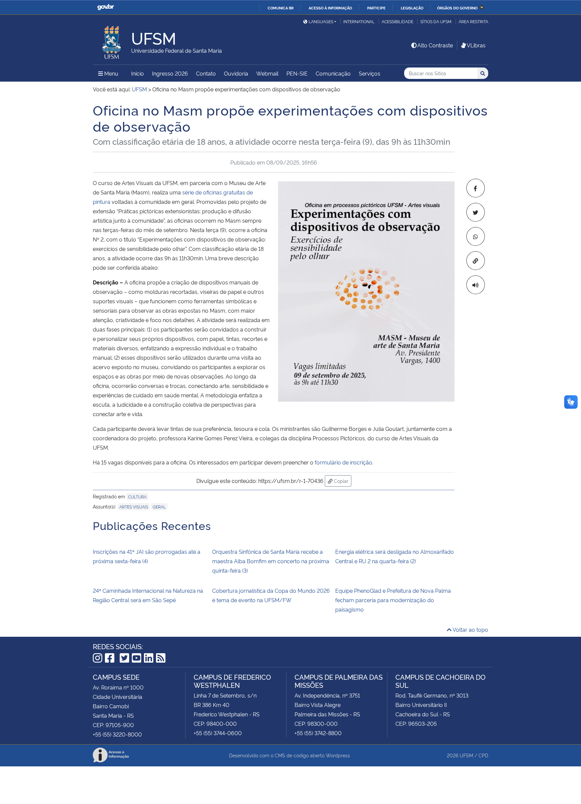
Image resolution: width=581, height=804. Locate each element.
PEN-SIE (297, 73)
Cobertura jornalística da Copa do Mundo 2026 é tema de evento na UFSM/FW (271, 595)
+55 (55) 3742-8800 (318, 732)
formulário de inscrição (343, 462)
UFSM (466, 755)
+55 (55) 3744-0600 (218, 732)
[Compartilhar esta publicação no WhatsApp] (475, 236)
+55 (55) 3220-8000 (117, 734)
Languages (321, 21)
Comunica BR (281, 7)
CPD (483, 755)
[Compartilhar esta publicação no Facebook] (475, 188)
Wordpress (338, 755)
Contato (206, 73)
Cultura (137, 496)
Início (137, 73)
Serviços (369, 73)
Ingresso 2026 (170, 73)
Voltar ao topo (470, 629)
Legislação (412, 7)
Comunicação (333, 73)
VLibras (476, 45)
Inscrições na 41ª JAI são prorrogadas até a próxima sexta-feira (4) (146, 556)
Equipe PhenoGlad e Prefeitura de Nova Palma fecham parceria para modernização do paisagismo (393, 600)
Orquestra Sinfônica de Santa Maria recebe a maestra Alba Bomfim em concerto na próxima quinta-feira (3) (270, 561)
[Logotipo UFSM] (112, 40)
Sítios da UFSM (436, 21)
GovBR (105, 7)
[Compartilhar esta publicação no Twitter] (475, 212)
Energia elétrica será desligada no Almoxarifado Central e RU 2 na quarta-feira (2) (394, 556)
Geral (159, 506)
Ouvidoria (236, 73)
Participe (376, 7)
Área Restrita (473, 21)
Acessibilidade (397, 21)
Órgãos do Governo (457, 7)
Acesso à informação (330, 7)
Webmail (267, 73)
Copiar (342, 480)
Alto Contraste (435, 45)
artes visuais (133, 506)
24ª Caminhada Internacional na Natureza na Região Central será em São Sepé (148, 595)
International (359, 21)
